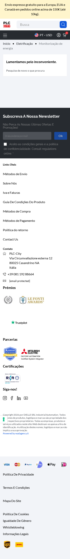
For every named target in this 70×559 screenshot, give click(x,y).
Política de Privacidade (18, 474)
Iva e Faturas (11, 192)
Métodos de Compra (17, 211)
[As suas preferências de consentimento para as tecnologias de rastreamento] (3, 419)
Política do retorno (15, 230)
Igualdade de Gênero (17, 520)
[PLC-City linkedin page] (19, 397)
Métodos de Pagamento (19, 220)
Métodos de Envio (15, 174)
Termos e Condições (16, 487)
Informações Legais (16, 534)
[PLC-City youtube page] (26, 397)
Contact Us (10, 239)
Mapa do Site (12, 501)
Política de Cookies (16, 514)
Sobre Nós (10, 183)
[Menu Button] (5, 35)
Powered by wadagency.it (16, 433)
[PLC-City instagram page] (5, 397)
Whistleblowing (13, 527)
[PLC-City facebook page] (12, 397)
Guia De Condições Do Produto (24, 202)
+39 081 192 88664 (21, 274)
